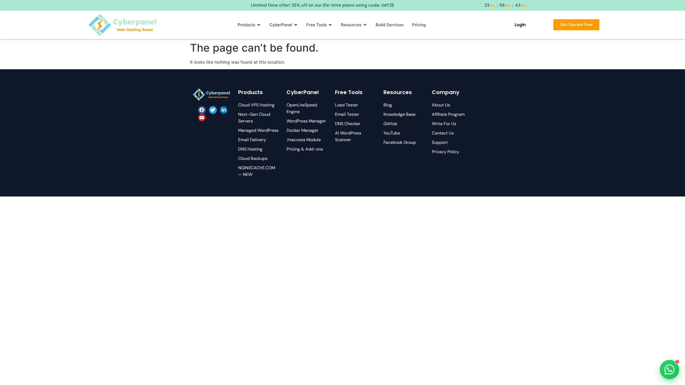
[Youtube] (202, 118)
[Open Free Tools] (330, 25)
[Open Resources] (365, 25)
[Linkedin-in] (224, 110)
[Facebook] (202, 110)
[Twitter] (213, 110)
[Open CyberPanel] (296, 25)
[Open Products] (259, 25)
